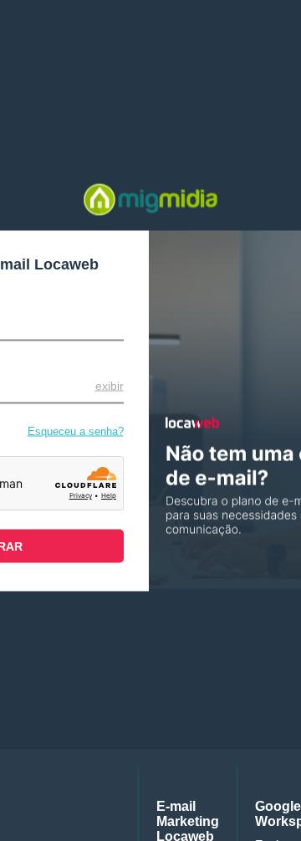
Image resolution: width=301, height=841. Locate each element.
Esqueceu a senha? (76, 430)
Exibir (109, 385)
